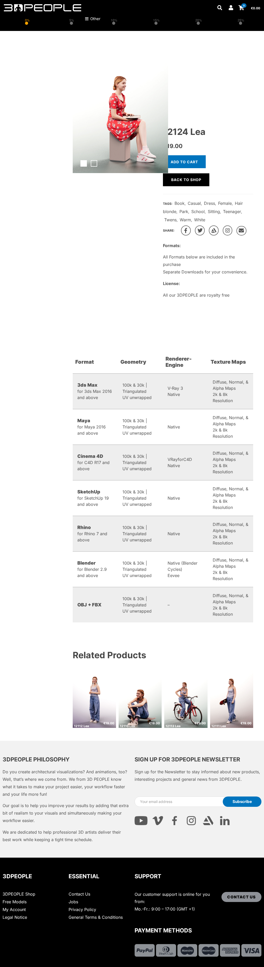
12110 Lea (127, 726)
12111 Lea (218, 726)
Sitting (214, 211)
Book (180, 203)
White (199, 219)
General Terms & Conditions (96, 917)
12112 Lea (81, 726)
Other (95, 18)
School (198, 211)
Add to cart (184, 162)
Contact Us (79, 894)
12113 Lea (173, 726)
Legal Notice (15, 917)
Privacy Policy (82, 909)
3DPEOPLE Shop (19, 894)
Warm (185, 219)
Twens (170, 219)
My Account (14, 909)
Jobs (73, 901)
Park (183, 211)
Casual (194, 203)
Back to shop (186, 179)
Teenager (232, 211)
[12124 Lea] (186, 230)
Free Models (15, 901)
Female (225, 203)
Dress (209, 203)
